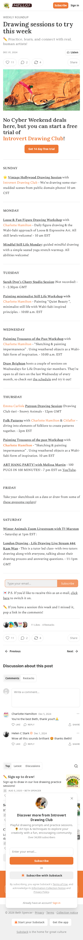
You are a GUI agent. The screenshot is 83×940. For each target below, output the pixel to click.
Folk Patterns (13, 420)
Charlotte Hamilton (17, 225)
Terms (50, 912)
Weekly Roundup (16, 17)
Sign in (75, 5)
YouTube (69, 470)
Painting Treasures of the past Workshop (33, 439)
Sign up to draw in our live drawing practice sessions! (32, 784)
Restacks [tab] (28, 678)
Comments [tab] (12, 678)
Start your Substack (31, 922)
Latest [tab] (18, 766)
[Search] (76, 766)
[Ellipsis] (78, 714)
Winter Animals (15, 528)
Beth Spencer (33, 790)
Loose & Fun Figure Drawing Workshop (32, 219)
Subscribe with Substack (44, 875)
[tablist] (19, 678)
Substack (22, 932)
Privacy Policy (41, 892)
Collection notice (67, 912)
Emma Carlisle (13, 406)
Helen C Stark (20, 733)
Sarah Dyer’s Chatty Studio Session (28, 281)
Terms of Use (60, 884)
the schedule (42, 379)
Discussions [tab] (32, 766)
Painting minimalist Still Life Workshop (33, 296)
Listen (74, 52)
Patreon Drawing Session (43, 406)
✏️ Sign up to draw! (18, 777)
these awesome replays (19, 502)
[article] (41, 786)
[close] (72, 798)
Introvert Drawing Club (33, 138)
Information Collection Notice (49, 888)
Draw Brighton (14, 363)
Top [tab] (7, 766)
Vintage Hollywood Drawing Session (35, 177)
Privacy (39, 912)
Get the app (60, 922)
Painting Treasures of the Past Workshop (33, 338)
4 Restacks (48, 624)
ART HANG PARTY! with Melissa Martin (34, 464)
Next (70, 651)
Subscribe (61, 5)
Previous (15, 651)
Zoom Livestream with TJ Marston (53, 528)
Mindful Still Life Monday (22, 244)
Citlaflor (69, 420)
